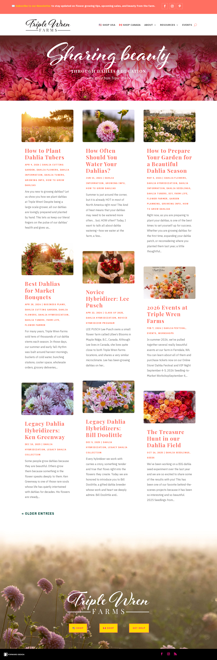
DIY (171, 193)
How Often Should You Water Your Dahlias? (101, 160)
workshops (166, 333)
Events (187, 25)
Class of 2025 (114, 312)
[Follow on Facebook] (165, 6)
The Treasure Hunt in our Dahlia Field (165, 438)
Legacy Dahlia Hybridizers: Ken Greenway (45, 430)
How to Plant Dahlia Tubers (44, 154)
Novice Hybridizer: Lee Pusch (107, 298)
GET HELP (139, 628)
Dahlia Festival (175, 328)
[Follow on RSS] (175, 654)
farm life (52, 320)
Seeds (151, 457)
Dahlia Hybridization (53, 314)
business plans (54, 304)
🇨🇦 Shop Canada (130, 25)
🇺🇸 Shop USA (107, 25)
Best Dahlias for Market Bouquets (42, 290)
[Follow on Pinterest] (180, 6)
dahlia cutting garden (41, 309)
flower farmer (35, 325)
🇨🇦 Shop (108, 628)
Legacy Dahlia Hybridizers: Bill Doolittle (106, 428)
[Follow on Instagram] (172, 6)
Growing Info (34, 180)
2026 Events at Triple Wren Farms (167, 314)
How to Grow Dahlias (101, 188)
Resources (167, 25)
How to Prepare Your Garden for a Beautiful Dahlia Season (169, 160)
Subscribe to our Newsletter (33, 5)
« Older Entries (38, 513)
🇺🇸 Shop (78, 628)
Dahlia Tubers (54, 175)
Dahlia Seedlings (178, 188)
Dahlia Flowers (47, 170)
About (148, 25)
